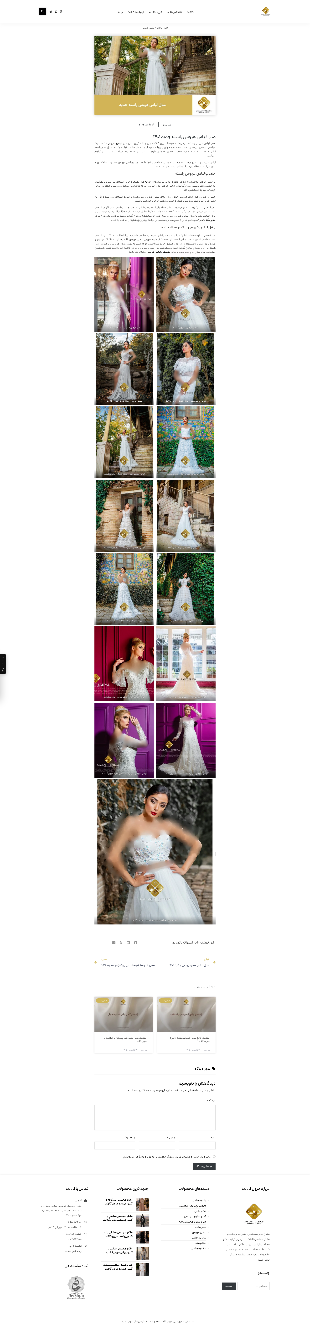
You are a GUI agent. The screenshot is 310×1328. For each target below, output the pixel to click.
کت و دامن (200, 1211)
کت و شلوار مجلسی (195, 1216)
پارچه (148, 182)
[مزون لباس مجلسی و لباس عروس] (265, 11)
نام (213, 1137)
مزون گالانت (209, 220)
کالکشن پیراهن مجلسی (192, 1206)
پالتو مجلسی (199, 1200)
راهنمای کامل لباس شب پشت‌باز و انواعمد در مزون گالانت (125, 1039)
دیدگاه (211, 1100)
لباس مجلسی (198, 1238)
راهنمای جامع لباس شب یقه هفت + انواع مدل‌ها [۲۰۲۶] (190, 1039)
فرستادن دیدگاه (204, 1166)
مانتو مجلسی (198, 1248)
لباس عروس (115, 143)
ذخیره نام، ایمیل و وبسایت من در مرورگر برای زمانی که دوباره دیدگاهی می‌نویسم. (167, 1157)
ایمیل (171, 1137)
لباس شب (200, 1227)
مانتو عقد (200, 1243)
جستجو (228, 1286)
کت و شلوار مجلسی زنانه (192, 1222)
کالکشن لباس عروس (158, 252)
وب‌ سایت (129, 1137)
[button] (42, 11)
